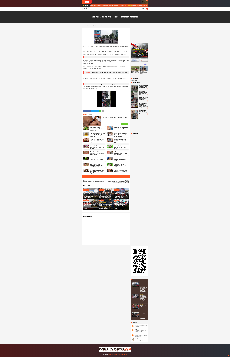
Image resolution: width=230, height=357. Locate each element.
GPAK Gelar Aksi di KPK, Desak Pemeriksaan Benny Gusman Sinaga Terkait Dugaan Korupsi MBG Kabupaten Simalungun (121, 195)
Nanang (136, 329)
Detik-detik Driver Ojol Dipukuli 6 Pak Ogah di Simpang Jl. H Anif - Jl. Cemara (107, 84)
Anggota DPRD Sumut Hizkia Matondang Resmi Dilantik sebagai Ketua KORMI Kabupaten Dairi (105, 196)
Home (143, 8)
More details (124, 124)
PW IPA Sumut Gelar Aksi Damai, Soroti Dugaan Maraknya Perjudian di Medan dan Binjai (143, 308)
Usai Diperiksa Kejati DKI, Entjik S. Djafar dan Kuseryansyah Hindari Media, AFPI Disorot (143, 112)
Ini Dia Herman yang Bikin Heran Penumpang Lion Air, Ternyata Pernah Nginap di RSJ (109, 72)
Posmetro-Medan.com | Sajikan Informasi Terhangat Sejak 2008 (117, 354)
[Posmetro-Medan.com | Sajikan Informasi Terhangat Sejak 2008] (115, 352)
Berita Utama (90, 114)
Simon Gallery (137, 338)
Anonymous (137, 334)
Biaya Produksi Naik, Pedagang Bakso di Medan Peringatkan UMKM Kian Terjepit (143, 93)
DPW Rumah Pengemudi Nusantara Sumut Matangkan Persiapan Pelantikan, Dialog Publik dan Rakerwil (90, 206)
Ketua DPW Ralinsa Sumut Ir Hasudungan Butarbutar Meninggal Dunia (143, 98)
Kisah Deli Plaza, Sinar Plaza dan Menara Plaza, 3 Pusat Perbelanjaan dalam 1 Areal (143, 86)
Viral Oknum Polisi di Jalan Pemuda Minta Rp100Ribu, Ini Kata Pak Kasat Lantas (108, 57)
